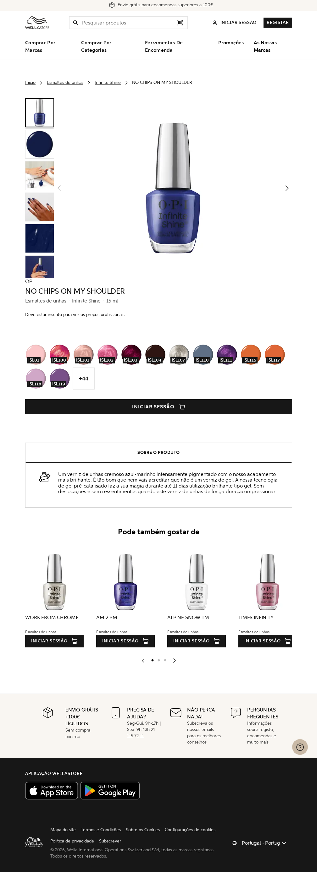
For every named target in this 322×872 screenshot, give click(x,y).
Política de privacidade (72, 841)
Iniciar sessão (153, 407)
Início (30, 82)
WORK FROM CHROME (51, 617)
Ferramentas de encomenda (164, 46)
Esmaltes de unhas (65, 82)
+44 (83, 378)
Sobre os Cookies (143, 829)
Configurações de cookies (190, 829)
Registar (278, 22)
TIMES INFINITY (253, 617)
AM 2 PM (105, 617)
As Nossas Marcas (265, 46)
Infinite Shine (108, 82)
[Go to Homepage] (37, 22)
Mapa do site (63, 829)
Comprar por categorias (96, 46)
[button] (75, 22)
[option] (151, 659)
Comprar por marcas (40, 46)
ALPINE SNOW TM (186, 617)
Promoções (231, 43)
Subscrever (110, 841)
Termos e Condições (101, 829)
